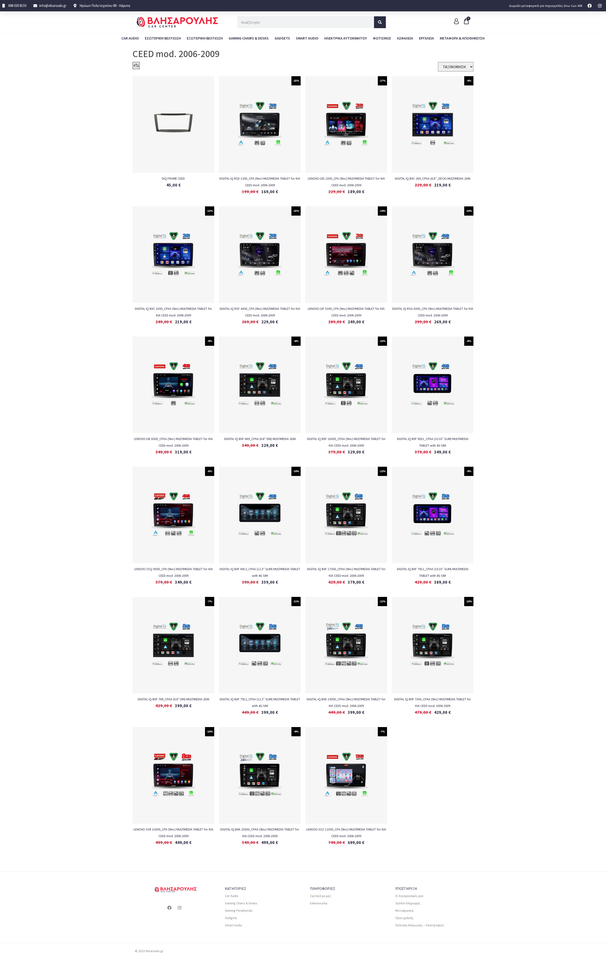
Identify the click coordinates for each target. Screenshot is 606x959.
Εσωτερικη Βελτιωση (163, 38)
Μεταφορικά (404, 910)
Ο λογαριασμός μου (409, 896)
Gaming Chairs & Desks (249, 38)
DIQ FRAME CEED (173, 178)
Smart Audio (307, 38)
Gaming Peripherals (239, 910)
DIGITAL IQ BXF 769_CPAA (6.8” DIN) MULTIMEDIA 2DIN (173, 699)
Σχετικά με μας (320, 896)
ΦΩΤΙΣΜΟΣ (382, 38)
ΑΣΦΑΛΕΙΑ (405, 38)
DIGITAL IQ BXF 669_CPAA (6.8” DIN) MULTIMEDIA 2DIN (260, 439)
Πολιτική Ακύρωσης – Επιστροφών (419, 925)
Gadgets (282, 38)
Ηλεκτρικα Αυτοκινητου (345, 38)
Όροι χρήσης (404, 918)
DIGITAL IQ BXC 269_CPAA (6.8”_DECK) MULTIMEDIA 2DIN (432, 178)
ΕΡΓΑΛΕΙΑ (426, 38)
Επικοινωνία (318, 903)
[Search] (380, 22)
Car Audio (130, 38)
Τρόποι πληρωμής (407, 903)
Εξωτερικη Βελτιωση (205, 38)
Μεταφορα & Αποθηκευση (462, 38)
